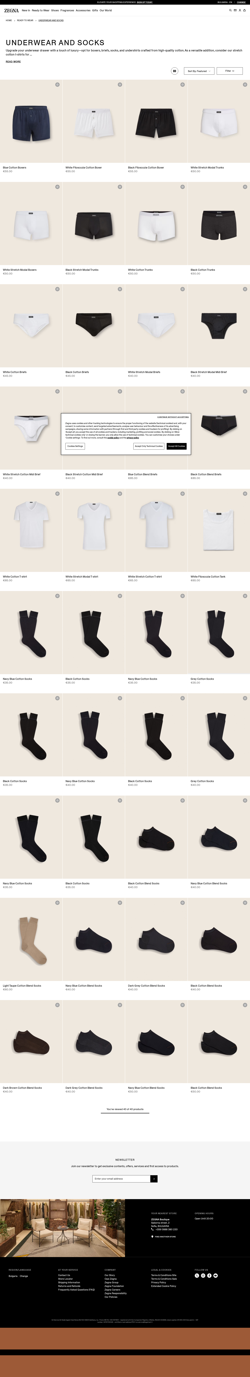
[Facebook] (209, 1275)
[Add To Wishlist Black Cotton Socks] (120, 596)
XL (166, 464)
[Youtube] (215, 1275)
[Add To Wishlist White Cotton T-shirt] (57, 493)
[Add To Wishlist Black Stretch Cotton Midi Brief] (120, 391)
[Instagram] (203, 1275)
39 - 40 (22, 771)
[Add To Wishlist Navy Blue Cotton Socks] (57, 596)
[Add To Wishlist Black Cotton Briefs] (120, 289)
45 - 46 (44, 669)
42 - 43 (26, 669)
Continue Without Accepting (173, 417)
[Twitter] (197, 1275)
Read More (13, 61)
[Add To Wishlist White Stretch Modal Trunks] (245, 84)
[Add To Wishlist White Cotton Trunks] (182, 187)
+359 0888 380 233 (166, 1229)
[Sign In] (240, 10)
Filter (228, 70)
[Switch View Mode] (174, 71)
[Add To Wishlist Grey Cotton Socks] (245, 596)
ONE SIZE (31, 976)
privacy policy (133, 437)
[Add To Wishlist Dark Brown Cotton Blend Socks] (57, 1005)
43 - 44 (35, 669)
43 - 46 (161, 873)
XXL (93, 158)
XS (91, 260)
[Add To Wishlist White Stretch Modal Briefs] (182, 289)
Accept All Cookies (176, 446)
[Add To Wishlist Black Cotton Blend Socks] (182, 800)
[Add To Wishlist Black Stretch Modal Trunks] (120, 187)
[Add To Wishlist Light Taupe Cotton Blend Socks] (57, 903)
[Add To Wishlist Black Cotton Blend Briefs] (245, 391)
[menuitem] (26, 10)
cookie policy (113, 437)
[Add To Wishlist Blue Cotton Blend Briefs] (182, 391)
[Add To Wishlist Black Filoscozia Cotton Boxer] (182, 84)
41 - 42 (17, 669)
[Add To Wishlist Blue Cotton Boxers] (57, 84)
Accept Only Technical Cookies (149, 446)
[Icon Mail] (235, 10)
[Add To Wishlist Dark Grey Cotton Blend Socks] (182, 903)
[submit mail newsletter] (154, 1178)
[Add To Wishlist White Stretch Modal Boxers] (57, 187)
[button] (230, 10)
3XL (229, 567)
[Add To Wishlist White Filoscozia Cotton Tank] (245, 493)
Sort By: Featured (197, 71)
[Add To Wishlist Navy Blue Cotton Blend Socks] (245, 800)
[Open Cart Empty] (244, 10)
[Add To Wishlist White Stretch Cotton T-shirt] (182, 493)
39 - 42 (152, 873)
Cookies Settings (75, 446)
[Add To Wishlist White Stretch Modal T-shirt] (120, 493)
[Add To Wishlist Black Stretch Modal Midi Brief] (245, 289)
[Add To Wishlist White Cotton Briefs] (57, 289)
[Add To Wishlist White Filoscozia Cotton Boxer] (120, 84)
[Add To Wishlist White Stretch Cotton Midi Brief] (57, 391)
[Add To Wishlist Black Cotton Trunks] (245, 187)
